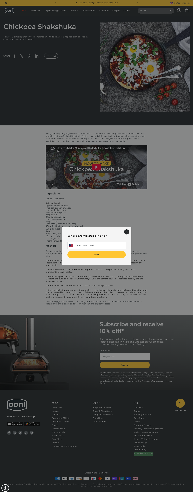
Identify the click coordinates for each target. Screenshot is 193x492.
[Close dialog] (126, 231)
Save (96, 254)
